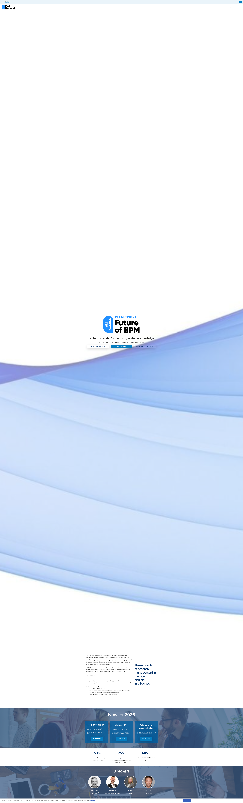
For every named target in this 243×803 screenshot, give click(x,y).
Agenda (231, 7)
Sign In (240, 1)
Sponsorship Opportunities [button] (145, 346)
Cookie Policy (92, 800)
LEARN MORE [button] (97, 738)
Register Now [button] (121, 346)
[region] (121, 800)
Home (227, 7)
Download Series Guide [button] (98, 346)
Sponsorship (237, 7)
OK (186, 800)
